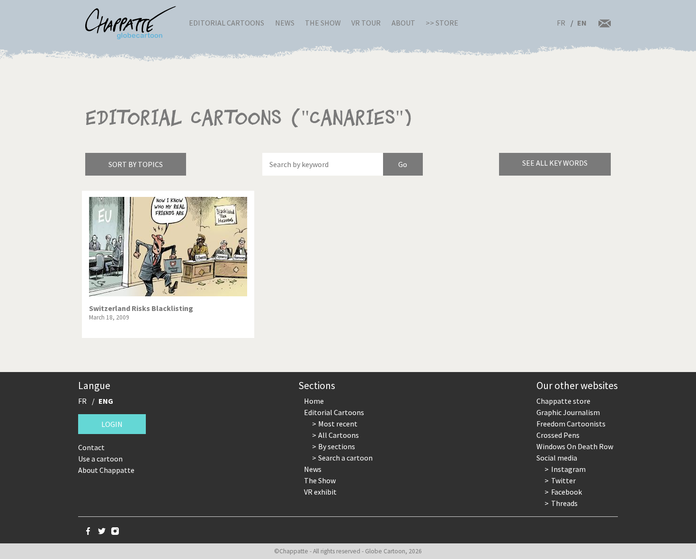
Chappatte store (563, 401)
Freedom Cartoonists (571, 423)
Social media (556, 457)
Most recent (337, 423)
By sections (336, 446)
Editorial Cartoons (226, 22)
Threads (564, 503)
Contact (91, 447)
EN (582, 22)
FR (561, 22)
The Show (323, 22)
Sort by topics (135, 164)
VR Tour (366, 22)
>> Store (442, 22)
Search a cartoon (345, 457)
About (403, 22)
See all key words (555, 163)
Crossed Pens (558, 435)
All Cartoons (338, 435)
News (284, 22)
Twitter (563, 480)
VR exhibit (320, 492)
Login (112, 424)
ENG (105, 401)
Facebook (566, 492)
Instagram (568, 469)
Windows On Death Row (574, 446)
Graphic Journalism (568, 412)
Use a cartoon (100, 458)
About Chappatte (106, 470)
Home (314, 401)
